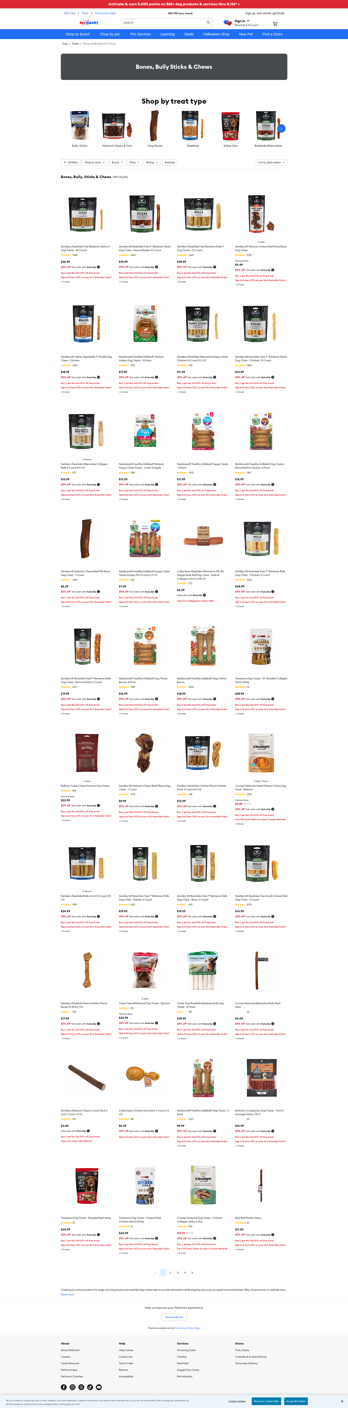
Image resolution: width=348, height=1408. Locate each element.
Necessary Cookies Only (266, 1401)
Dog (64, 43)
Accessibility (126, 1376)
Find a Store (242, 1350)
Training (182, 1356)
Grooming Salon (186, 1350)
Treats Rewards (70, 1363)
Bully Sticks (79, 145)
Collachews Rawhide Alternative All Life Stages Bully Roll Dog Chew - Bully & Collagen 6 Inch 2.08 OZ (200, 575)
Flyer (85, 13)
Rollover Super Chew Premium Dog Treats (85, 785)
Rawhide (193, 145)
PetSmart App (69, 1370)
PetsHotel (182, 1363)
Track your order (105, 13)
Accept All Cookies (296, 1401)
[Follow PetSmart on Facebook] (64, 1387)
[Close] (342, 1401)
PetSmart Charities (72, 1376)
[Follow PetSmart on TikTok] (90, 1387)
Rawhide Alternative (268, 145)
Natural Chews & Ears (117, 145)
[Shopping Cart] (280, 24)
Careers (65, 1356)
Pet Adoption (184, 1376)
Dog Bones (155, 145)
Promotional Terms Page (187, 1328)
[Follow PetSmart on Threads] (81, 1387)
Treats (75, 43)
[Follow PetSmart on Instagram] (72, 1387)
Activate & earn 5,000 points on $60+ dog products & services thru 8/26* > (174, 4)
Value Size (230, 145)
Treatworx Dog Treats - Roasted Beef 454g (86, 1218)
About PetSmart (70, 1350)
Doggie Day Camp (188, 1370)
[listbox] (174, 128)
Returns (123, 1370)
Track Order (126, 1363)
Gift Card (69, 13)
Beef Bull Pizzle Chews (248, 1218)
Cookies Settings (237, 1401)
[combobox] (167, 22)
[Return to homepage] (89, 22)
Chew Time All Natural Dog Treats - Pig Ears (144, 1003)
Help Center (126, 1350)
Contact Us (125, 1356)
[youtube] (99, 1387)
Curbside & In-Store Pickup (251, 1356)
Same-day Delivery (246, 1363)
